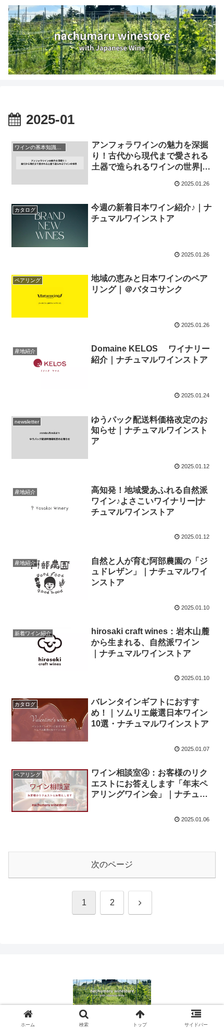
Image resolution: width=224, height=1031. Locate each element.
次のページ (112, 864)
